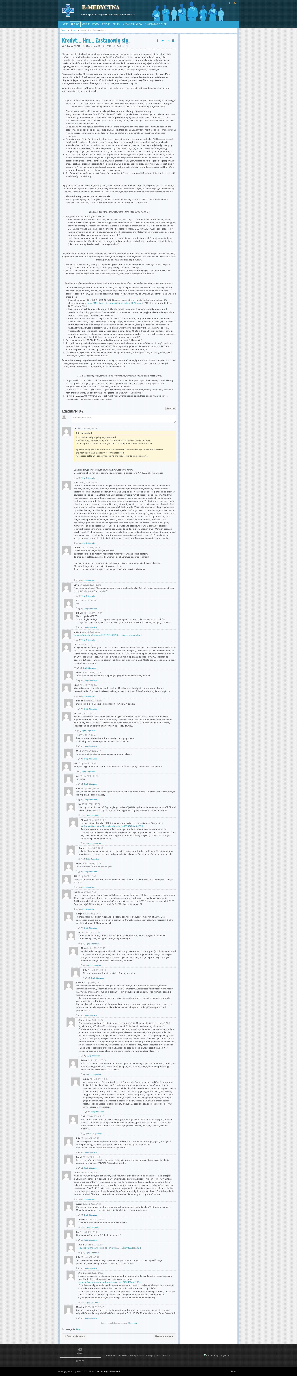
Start (63, 30)
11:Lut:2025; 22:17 (91, 547)
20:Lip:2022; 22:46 (94, 1244)
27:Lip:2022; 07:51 (90, 788)
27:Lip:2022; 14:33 (94, 1273)
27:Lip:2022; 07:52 (90, 1138)
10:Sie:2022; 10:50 (91, 632)
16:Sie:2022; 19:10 (93, 700)
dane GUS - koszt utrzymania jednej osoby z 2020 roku (114, 303)
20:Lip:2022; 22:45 (94, 1020)
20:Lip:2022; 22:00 (89, 1232)
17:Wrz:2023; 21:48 (91, 863)
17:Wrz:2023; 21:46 (91, 672)
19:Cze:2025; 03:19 (87, 428)
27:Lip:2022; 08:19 (97, 970)
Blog (73, 30)
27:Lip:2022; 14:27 (96, 820)
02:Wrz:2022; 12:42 (94, 1307)
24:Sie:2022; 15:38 (92, 1157)
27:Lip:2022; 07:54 (90, 1257)
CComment (132, 1323)
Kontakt (234, 1371)
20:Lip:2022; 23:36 (86, 763)
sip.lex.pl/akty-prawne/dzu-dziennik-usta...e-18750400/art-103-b (112, 826)
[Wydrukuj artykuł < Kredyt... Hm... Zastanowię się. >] (127, 46)
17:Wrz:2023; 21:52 (95, 1116)
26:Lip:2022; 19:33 (86, 713)
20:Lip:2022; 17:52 (92, 913)
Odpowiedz (90, 478)
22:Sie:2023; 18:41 (92, 585)
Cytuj (83, 478)
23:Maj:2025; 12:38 (87, 482)
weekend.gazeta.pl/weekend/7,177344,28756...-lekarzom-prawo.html (108, 635)
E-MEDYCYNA (101, 7)
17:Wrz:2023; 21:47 (91, 751)
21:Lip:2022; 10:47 (91, 932)
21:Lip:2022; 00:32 (89, 776)
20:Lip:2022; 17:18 (86, 892)
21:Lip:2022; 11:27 (96, 948)
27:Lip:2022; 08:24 (87, 685)
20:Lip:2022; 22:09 (86, 876)
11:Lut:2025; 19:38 (93, 613)
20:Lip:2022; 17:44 (92, 1204)
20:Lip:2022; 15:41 (89, 1172)
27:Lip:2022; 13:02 (91, 804)
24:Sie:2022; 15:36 (94, 848)
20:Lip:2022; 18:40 (93, 982)
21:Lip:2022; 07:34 (97, 1060)
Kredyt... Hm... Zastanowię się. (96, 40)
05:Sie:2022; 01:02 (87, 644)
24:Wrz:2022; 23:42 (87, 735)
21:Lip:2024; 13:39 (87, 600)
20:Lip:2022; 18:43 (95, 1219)
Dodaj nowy (170, 408)
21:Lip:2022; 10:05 (99, 1079)
